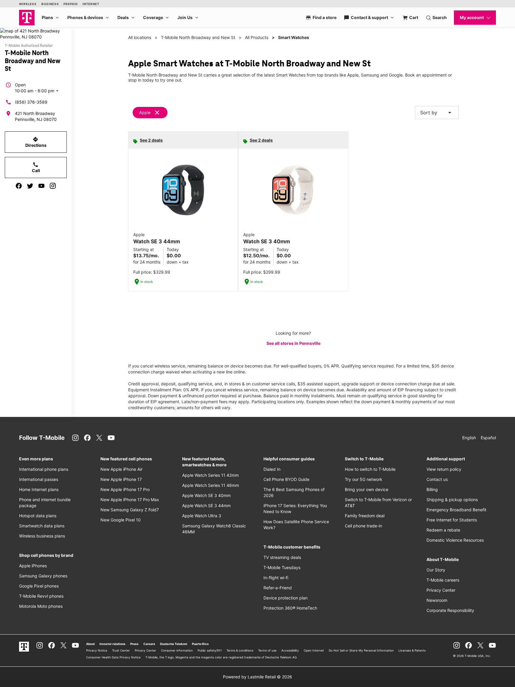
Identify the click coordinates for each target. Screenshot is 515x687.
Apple (145, 112)
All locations (139, 37)
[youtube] (41, 185)
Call (36, 167)
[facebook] (18, 185)
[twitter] (30, 185)
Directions (35, 142)
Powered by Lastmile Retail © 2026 (257, 676)
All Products (256, 37)
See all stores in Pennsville (293, 343)
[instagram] (52, 185)
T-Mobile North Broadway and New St (198, 37)
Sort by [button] (436, 112)
